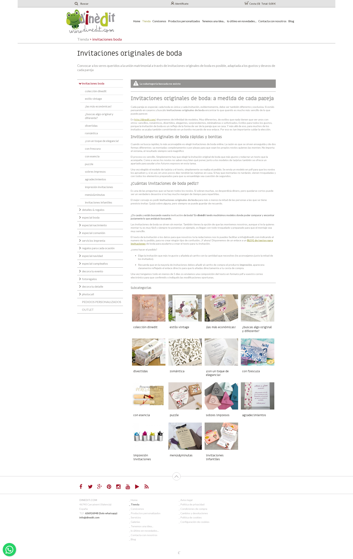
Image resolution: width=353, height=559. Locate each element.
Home (136, 21)
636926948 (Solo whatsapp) (101, 513)
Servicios (136, 517)
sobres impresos (95, 171)
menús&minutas (95, 194)
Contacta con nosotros (272, 21)
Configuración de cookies (194, 521)
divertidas (91, 125)
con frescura (93, 148)
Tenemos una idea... (213, 21)
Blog (291, 21)
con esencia (92, 156)
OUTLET (88, 309)
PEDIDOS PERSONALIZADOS (101, 302)
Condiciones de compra (193, 508)
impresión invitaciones (99, 187)
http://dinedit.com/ (145, 119)
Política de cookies (191, 517)
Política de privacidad (192, 504)
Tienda (146, 21)
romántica (91, 133)
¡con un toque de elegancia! (102, 141)
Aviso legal (186, 500)
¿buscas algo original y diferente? (99, 116)
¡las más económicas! (98, 106)
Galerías (135, 521)
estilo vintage (93, 98)
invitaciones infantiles (98, 202)
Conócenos (159, 21)
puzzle (89, 164)
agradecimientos (95, 179)
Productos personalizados (184, 21)
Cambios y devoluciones (194, 513)
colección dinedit (95, 91)
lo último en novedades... (241, 21)
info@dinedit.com (89, 517)
